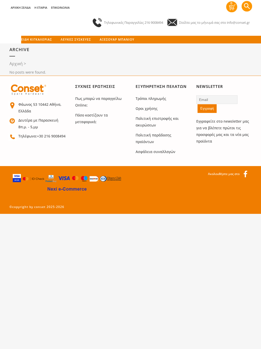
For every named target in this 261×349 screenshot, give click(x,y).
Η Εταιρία (40, 7)
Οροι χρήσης (147, 108)
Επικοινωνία (60, 7)
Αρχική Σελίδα (21, 7)
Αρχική (16, 63)
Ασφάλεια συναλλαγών (155, 151)
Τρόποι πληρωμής (151, 98)
